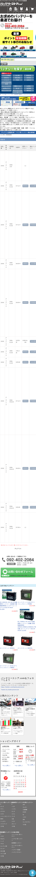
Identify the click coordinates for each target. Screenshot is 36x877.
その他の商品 (15, 832)
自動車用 (16, 94)
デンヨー (2, 848)
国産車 (20, 94)
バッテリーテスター (16, 852)
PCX (17, 80)
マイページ (27, 12)
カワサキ (2, 811)
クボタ (2, 836)
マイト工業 (3, 853)
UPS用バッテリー (27, 802)
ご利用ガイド (21, 12)
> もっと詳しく (6, 765)
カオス (29, 80)
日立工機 (2, 851)
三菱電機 (25, 809)
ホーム (10, 11)
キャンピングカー (17, 91)
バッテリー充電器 (16, 849)
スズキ (2, 814)
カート (32, 11)
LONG (29, 86)
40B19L (28, 75)
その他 (2, 826)
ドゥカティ (3, 821)
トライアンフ (3, 823)
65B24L (6, 77)
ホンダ (2, 806)
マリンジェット (6, 90)
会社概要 (3, 870)
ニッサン (24, 94)
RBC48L (17, 77)
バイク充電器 (6, 75)
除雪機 (29, 88)
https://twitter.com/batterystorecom (12, 687)
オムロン (25, 807)
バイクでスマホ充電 (6, 82)
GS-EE (24, 812)
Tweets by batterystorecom (10, 689)
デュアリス (29, 94)
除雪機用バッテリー (16, 843)
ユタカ (24, 817)
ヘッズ (2, 841)
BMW (1, 819)
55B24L (25, 224)
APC (24, 804)
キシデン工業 (3, 846)
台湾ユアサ (6, 88)
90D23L (25, 185)
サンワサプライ (26, 822)
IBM (24, 819)
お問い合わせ (4, 872)
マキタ (2, 843)
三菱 (13, 819)
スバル (13, 814)
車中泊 (29, 90)
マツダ (13, 816)
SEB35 (29, 77)
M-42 (17, 88)
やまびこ (2, 838)
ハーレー (6, 80)
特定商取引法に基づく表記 (13, 870)
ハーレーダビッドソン (5, 816)
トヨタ (13, 806)
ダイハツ (14, 823)
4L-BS (18, 75)
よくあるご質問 (13, 872)
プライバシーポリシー (27, 870)
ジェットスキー (6, 86)
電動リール (17, 86)
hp (23, 814)
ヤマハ (2, 809)
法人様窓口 (16, 12)
